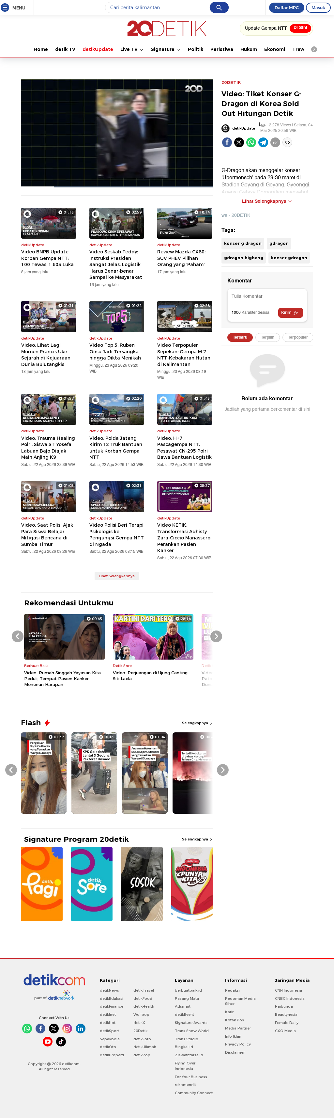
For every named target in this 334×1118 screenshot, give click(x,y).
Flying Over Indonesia (185, 1066)
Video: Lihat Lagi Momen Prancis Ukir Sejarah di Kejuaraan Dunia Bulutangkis (45, 355)
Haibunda (284, 1006)
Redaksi (232, 990)
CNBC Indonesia (290, 998)
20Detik (140, 1031)
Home (41, 49)
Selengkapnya (195, 723)
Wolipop (141, 1014)
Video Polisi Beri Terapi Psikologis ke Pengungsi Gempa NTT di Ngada (116, 534)
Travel (299, 49)
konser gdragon (289, 257)
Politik (195, 49)
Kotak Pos (234, 1020)
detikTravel (143, 990)
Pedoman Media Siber (240, 1001)
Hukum (248, 49)
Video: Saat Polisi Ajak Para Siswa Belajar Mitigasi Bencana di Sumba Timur (47, 534)
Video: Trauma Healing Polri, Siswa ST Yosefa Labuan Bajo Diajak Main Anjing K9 (48, 448)
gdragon (279, 243)
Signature (163, 49)
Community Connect (194, 1093)
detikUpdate (98, 49)
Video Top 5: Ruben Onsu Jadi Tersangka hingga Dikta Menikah (115, 351)
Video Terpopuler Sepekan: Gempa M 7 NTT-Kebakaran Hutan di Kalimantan (183, 355)
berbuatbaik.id (188, 990)
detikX (139, 1022)
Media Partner (238, 1028)
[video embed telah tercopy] (287, 142)
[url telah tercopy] (275, 142)
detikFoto (142, 1039)
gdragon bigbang (243, 257)
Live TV (129, 49)
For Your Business (191, 1077)
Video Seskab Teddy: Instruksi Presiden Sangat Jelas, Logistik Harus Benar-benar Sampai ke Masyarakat (115, 264)
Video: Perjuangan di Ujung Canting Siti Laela (150, 675)
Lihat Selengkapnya (117, 576)
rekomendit (185, 1084)
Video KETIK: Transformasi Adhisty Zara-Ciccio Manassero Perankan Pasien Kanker (183, 537)
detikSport (109, 1031)
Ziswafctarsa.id (189, 1055)
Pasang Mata (187, 998)
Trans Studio (186, 1039)
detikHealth (143, 1006)
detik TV (65, 49)
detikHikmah (144, 1047)
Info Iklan (233, 1036)
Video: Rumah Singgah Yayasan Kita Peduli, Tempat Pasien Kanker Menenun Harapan (62, 678)
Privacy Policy (238, 1044)
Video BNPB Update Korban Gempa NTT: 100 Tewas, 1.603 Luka (47, 258)
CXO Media (285, 1031)
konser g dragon (243, 243)
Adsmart (182, 1006)
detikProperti (112, 1055)
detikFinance (111, 1006)
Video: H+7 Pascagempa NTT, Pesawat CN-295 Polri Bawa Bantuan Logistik (184, 448)
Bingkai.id (184, 1047)
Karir (229, 1012)
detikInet (108, 1014)
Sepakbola (110, 1039)
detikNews (109, 990)
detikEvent (184, 1014)
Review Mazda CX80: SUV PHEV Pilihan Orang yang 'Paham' (181, 258)
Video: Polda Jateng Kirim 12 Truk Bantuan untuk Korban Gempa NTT (115, 448)
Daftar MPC (287, 7)
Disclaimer (235, 1052)
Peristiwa (221, 49)
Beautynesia (286, 1014)
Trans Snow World (192, 1031)
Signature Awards (191, 1022)
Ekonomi (274, 49)
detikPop (141, 1055)
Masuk (318, 7)
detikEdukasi (111, 998)
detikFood (142, 998)
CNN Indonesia (288, 990)
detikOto (108, 1047)
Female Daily (286, 1022)
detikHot (107, 1022)
